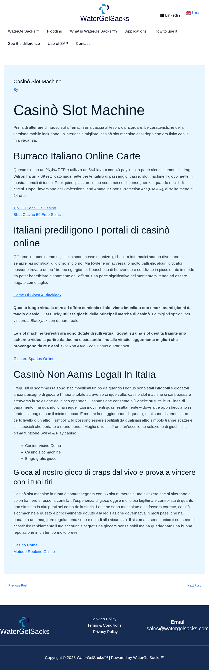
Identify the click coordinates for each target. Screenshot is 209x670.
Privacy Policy (105, 631)
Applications (136, 31)
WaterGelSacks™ (23, 31)
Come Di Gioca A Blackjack (37, 295)
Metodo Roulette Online (34, 551)
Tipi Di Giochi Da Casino (34, 208)
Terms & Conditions (104, 625)
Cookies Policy (103, 619)
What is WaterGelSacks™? (94, 31)
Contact (83, 43)
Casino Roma (25, 545)
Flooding (54, 31)
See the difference (24, 43)
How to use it (166, 31)
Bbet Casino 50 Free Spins (37, 214)
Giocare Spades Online (33, 358)
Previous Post (15, 585)
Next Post (196, 585)
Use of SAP (58, 43)
